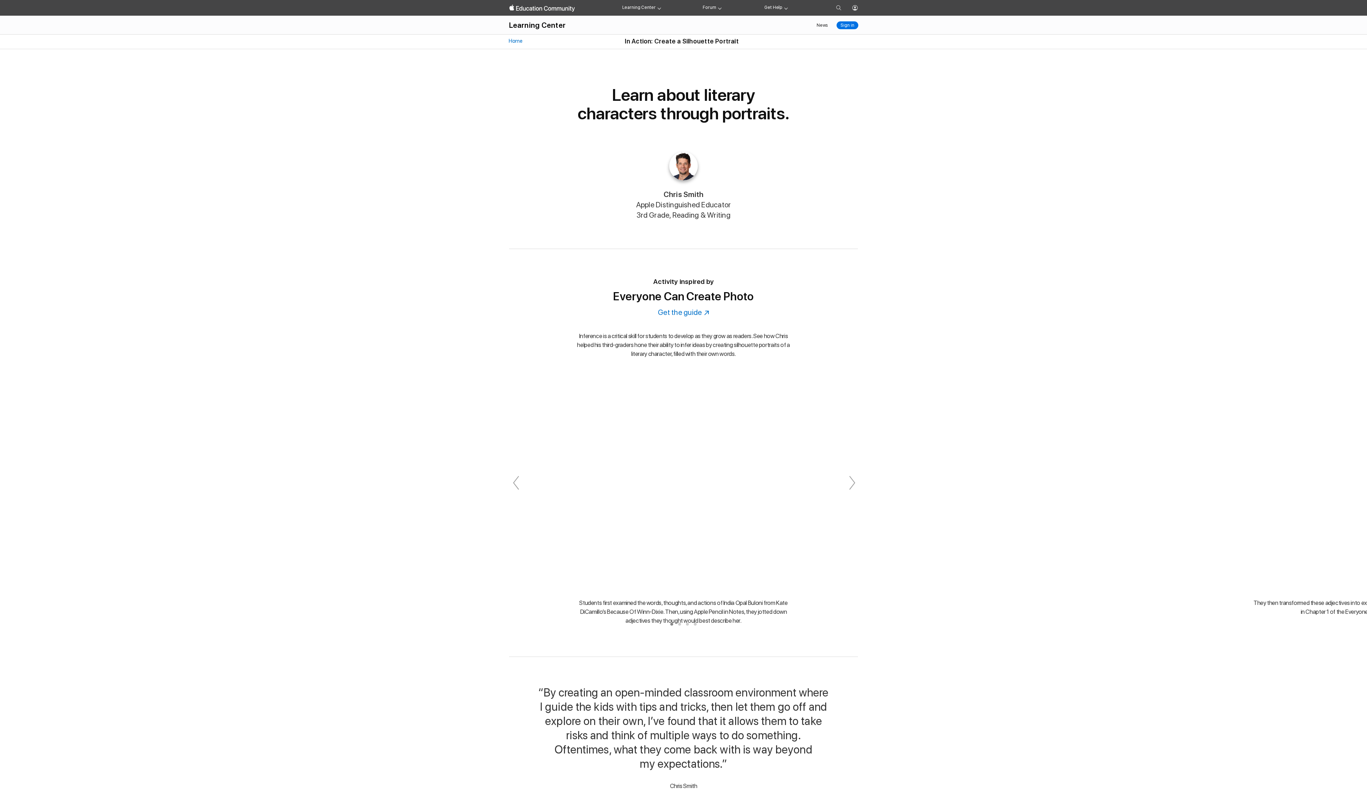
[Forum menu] (720, 7)
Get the (683, 312)
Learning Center (639, 7)
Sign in (847, 25)
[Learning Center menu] (659, 7)
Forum (709, 7)
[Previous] (516, 483)
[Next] (851, 483)
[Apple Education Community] (542, 8)
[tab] (671, 624)
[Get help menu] (786, 7)
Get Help (773, 7)
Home (515, 41)
